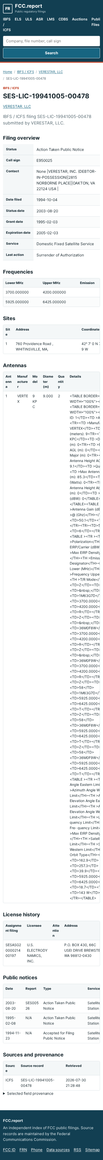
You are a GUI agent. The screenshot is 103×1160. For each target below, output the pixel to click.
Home (7, 72)
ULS (28, 19)
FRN (23, 1149)
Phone (36, 1149)
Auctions (80, 19)
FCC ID (9, 1149)
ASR (39, 19)
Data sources (58, 1149)
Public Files (97, 22)
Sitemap (92, 1149)
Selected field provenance (30, 1093)
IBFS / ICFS (7, 24)
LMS (50, 19)
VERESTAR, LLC (51, 72)
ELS (18, 19)
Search (51, 53)
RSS (77, 1149)
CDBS (63, 19)
